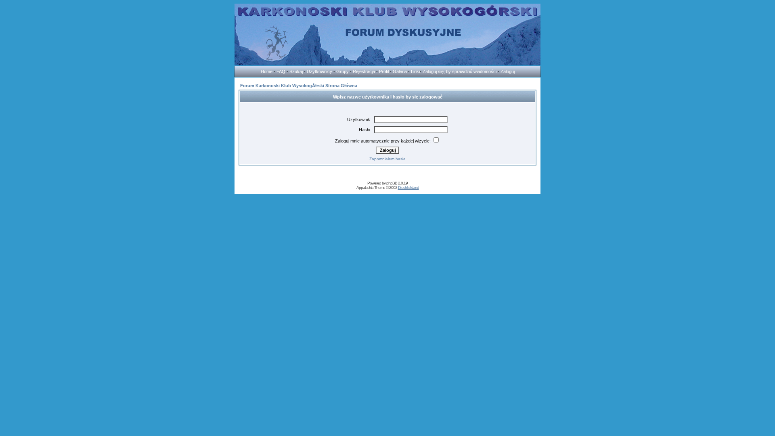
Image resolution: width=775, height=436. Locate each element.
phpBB (391, 183)
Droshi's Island (408, 187)
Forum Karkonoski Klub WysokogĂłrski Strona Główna (298, 85)
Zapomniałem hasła (387, 159)
